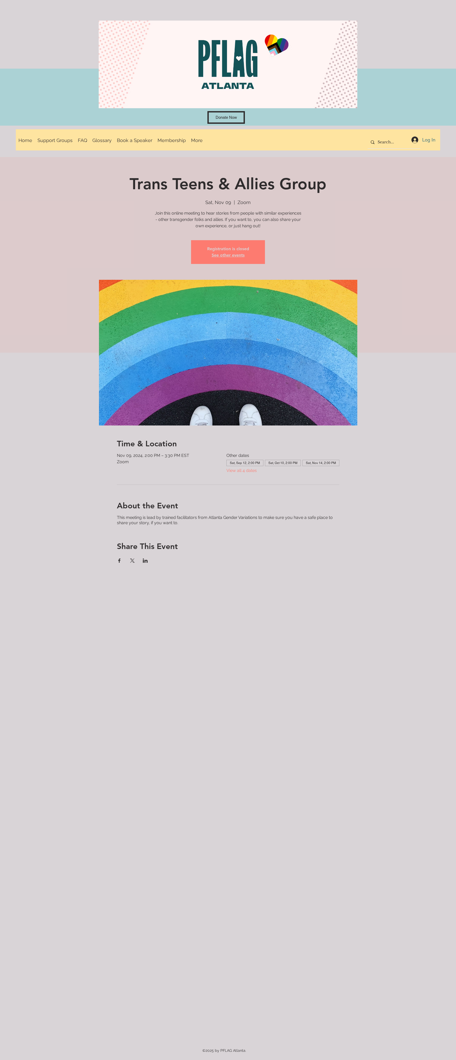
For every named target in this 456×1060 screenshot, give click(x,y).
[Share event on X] (132, 561)
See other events (228, 255)
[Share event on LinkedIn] (145, 561)
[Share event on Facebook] (119, 561)
